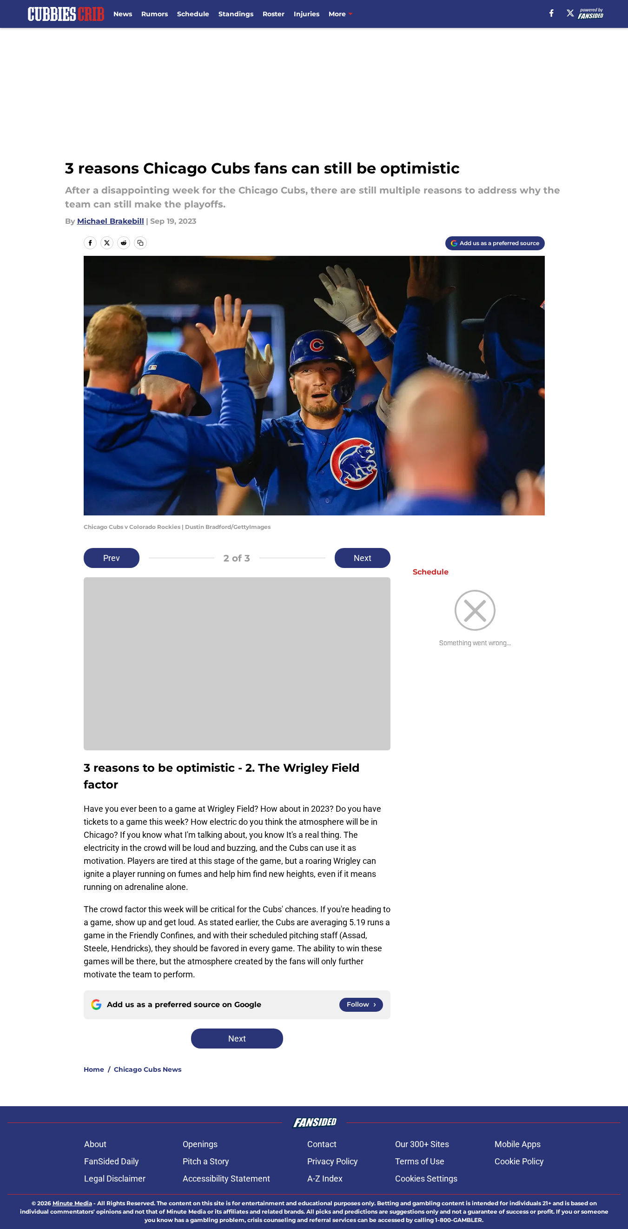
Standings (235, 14)
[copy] (140, 242)
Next (362, 558)
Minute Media (72, 1203)
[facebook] (551, 13)
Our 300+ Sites (422, 1144)
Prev (111, 558)
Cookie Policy (519, 1161)
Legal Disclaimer (114, 1178)
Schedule (193, 14)
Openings (200, 1144)
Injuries (306, 14)
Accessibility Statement (226, 1178)
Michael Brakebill (110, 221)
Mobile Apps (518, 1144)
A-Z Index (325, 1178)
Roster (273, 14)
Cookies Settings (426, 1178)
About (95, 1144)
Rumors (154, 14)
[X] (570, 13)
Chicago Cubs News (147, 1069)
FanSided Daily (111, 1161)
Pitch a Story (206, 1161)
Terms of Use (419, 1161)
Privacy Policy (332, 1161)
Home (94, 1069)
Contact (322, 1144)
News (122, 14)
